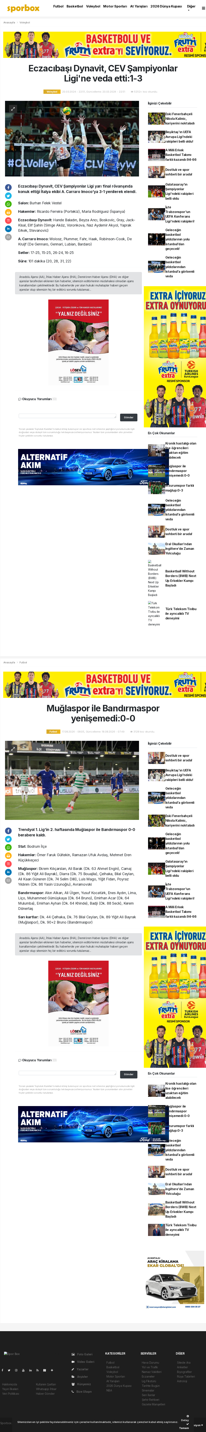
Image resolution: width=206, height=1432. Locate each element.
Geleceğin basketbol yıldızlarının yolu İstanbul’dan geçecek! (177, 239)
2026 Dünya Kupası (166, 6)
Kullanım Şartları (46, 1384)
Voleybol (93, 6)
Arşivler (82, 1376)
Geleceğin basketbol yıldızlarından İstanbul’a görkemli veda (179, 267)
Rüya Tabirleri (186, 1376)
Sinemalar (148, 1390)
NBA (109, 1390)
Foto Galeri (84, 1354)
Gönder (128, 417)
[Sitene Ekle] (53, 1370)
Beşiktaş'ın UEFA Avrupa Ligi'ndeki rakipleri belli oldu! (179, 136)
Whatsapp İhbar (46, 1389)
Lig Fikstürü (149, 1381)
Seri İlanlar (148, 1395)
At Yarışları (138, 6)
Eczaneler (148, 1376)
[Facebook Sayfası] (4, 1370)
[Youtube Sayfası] (25, 1370)
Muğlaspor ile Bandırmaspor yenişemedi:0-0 (177, 471)
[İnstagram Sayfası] (18, 1370)
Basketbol (75, 6)
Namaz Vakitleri (152, 1372)
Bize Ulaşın (84, 1391)
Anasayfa (9, 22)
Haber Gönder (45, 1393)
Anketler (182, 1367)
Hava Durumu (150, 1362)
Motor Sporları (115, 6)
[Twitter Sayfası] (11, 1370)
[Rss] (39, 1370)
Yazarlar (82, 1369)
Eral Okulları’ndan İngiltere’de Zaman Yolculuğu (179, 548)
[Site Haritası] (46, 1370)
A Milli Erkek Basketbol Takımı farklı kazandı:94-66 (181, 155)
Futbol (58, 6)
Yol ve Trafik (150, 1367)
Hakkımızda (9, 1384)
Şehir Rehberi (151, 1399)
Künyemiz (83, 1384)
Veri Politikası (10, 1393)
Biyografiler (184, 1372)
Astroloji (182, 1381)
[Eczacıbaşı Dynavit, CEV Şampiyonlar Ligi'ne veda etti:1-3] (72, 138)
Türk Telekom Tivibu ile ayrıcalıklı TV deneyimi (181, 613)
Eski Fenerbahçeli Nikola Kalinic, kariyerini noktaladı (180, 118)
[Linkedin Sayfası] (32, 1370)
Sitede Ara (184, 1362)
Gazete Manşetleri (153, 1404)
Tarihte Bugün (151, 1385)
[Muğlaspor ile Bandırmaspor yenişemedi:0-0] (72, 780)
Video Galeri (85, 1361)
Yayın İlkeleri (10, 1389)
